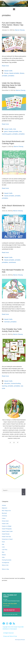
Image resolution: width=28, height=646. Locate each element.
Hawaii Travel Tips (6, 536)
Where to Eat (5, 565)
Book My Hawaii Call (9, 610)
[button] (14, 9)
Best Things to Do (6, 510)
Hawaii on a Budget (6, 526)
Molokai (4, 554)
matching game (7, 134)
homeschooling (16, 383)
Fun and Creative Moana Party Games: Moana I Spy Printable (12, 25)
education (7, 383)
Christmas (4, 515)
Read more (5, 65)
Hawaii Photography (7, 528)
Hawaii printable (14, 73)
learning (4, 386)
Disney (6, 73)
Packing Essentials (6, 560)
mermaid (7, 321)
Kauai (3, 541)
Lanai (3, 547)
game (6, 131)
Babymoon (4, 508)
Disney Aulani (5, 521)
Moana (22, 73)
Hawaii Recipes (6, 534)
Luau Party (4, 549)
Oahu (3, 557)
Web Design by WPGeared (20, 639)
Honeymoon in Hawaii (7, 539)
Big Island (4, 513)
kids (20, 131)
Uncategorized (5, 562)
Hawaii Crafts (8, 70)
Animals (4, 505)
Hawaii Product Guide (7, 531)
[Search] (23, 492)
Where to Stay (5, 569)
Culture (3, 518)
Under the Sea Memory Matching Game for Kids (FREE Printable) (11, 85)
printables (11, 75)
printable (4, 75)
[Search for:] (12, 491)
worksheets (12, 262)
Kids (14, 129)
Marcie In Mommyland (11, 629)
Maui (3, 552)
